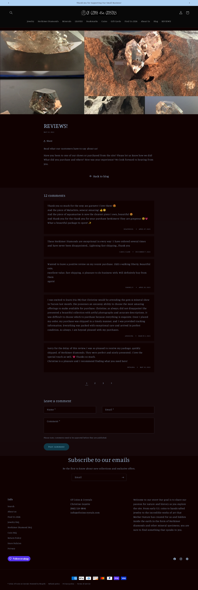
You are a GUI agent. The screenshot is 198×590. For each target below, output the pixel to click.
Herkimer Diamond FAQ (20, 527)
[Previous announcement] (8, 3)
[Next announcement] (189, 3)
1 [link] (86, 383)
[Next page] (111, 383)
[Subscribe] (123, 477)
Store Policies (14, 543)
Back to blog (101, 176)
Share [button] (49, 141)
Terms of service (83, 584)
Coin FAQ (12, 532)
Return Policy (14, 538)
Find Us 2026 (14, 517)
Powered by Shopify (38, 584)
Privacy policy (68, 584)
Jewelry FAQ (13, 522)
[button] (11, 12)
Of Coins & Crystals (21, 584)
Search (11, 506)
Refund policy (54, 584)
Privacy (11, 548)
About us (12, 511)
